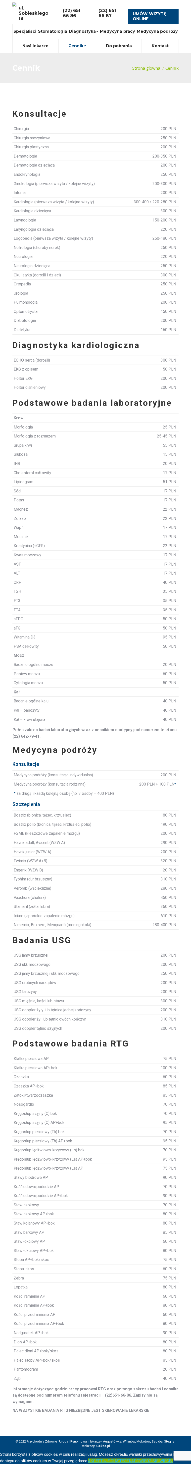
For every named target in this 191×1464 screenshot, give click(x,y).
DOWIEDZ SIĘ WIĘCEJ (153, 1461)
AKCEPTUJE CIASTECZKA (111, 1461)
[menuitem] (24, 31)
